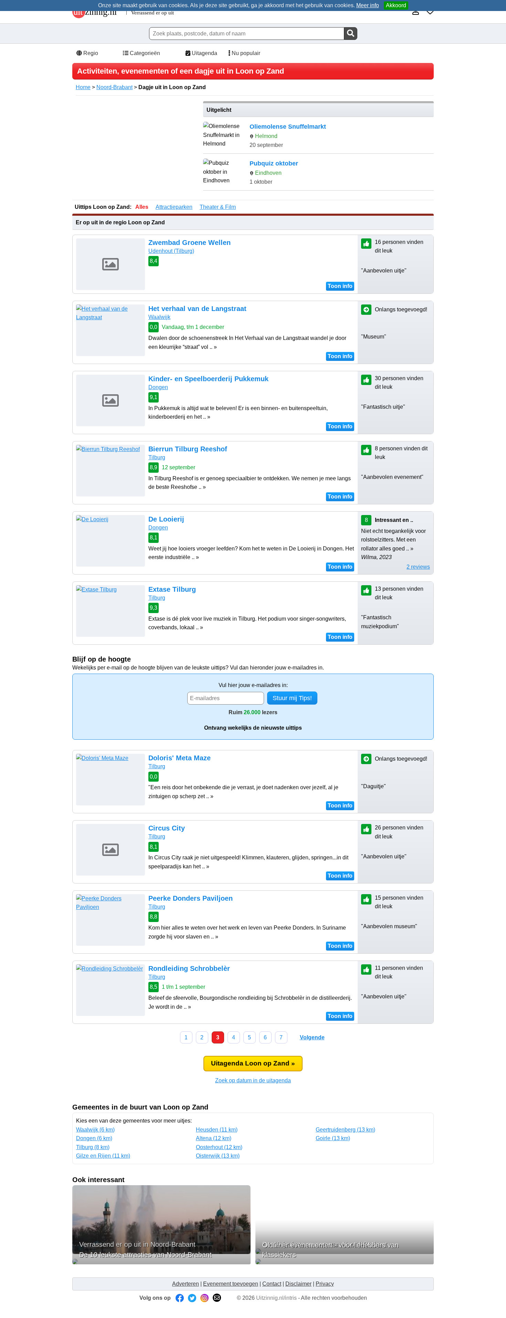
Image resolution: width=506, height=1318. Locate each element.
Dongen (158, 387)
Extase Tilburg (172, 589)
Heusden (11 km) (217, 1130)
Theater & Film (218, 207)
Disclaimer (298, 1284)
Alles (141, 207)
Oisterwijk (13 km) (218, 1156)
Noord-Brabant (114, 87)
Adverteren (185, 1284)
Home (83, 87)
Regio (90, 53)
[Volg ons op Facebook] (179, 1298)
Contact (271, 1284)
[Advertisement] (135, 149)
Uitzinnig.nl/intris (276, 1298)
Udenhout (171, 251)
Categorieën (144, 53)
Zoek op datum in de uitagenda (253, 1080)
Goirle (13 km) (333, 1138)
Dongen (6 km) (94, 1138)
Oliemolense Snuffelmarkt (288, 126)
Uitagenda (203, 53)
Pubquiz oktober (274, 163)
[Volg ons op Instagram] (204, 1298)
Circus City (166, 828)
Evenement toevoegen (230, 1284)
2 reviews (418, 567)
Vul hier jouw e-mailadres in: (253, 685)
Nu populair (245, 53)
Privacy (325, 1284)
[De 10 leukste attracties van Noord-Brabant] (161, 1261)
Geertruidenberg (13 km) (345, 1130)
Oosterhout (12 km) (219, 1147)
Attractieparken (174, 207)
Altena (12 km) (213, 1138)
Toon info (340, 286)
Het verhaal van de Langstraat (197, 308)
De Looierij (166, 519)
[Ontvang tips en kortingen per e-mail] (217, 1298)
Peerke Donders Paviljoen (190, 898)
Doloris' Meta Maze (179, 758)
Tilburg (156, 457)
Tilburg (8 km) (92, 1147)
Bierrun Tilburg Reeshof (187, 449)
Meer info (367, 5)
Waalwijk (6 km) (95, 1130)
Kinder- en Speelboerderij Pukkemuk (208, 379)
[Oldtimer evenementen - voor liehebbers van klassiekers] (344, 1261)
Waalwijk (159, 317)
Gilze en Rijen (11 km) (103, 1156)
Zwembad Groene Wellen (189, 242)
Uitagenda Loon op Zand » (253, 1063)
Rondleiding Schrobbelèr (189, 968)
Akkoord (396, 5)
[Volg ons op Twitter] (192, 1298)
